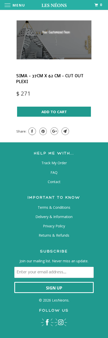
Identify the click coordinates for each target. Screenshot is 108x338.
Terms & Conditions (54, 207)
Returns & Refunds (54, 235)
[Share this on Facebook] (31, 131)
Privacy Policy (54, 226)
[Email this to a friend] (64, 131)
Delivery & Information (54, 216)
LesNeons (60, 300)
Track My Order (54, 162)
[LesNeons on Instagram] (61, 322)
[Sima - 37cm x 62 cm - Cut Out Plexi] (54, 40)
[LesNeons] (54, 5)
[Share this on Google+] (53, 131)
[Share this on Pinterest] (42, 131)
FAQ (54, 172)
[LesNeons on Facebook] (47, 322)
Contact (54, 181)
